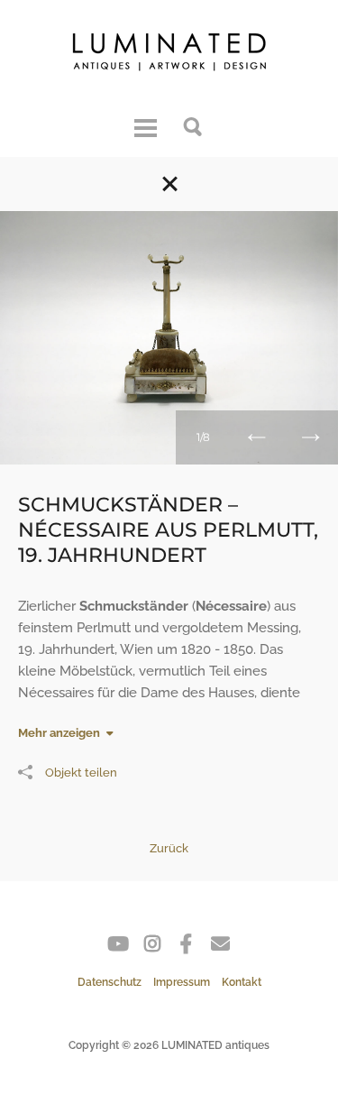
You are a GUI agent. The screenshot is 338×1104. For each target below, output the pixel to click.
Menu (145, 125)
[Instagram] (152, 947)
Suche (194, 125)
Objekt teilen (81, 772)
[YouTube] (117, 947)
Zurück (257, 437)
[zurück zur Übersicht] (169, 184)
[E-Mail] (220, 947)
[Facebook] (186, 947)
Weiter (311, 437)
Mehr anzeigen (59, 733)
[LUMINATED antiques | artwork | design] (169, 56)
